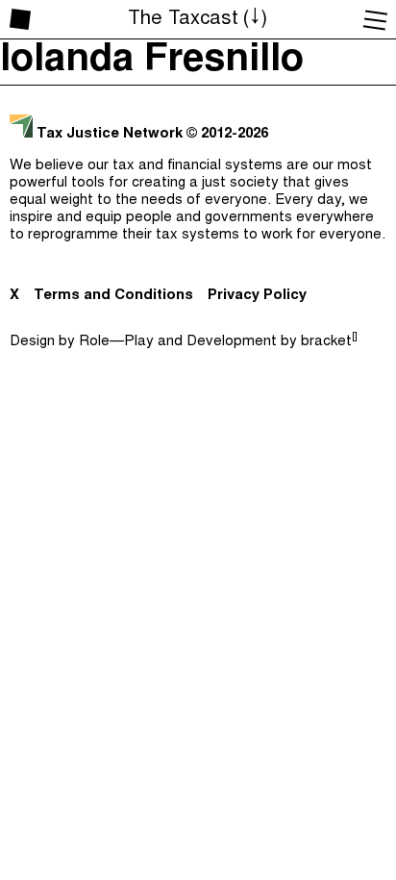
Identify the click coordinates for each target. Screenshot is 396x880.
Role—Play (116, 342)
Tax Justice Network (109, 134)
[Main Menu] (375, 19)
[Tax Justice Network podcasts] (20, 19)
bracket (329, 342)
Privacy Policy (257, 296)
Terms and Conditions (113, 296)
